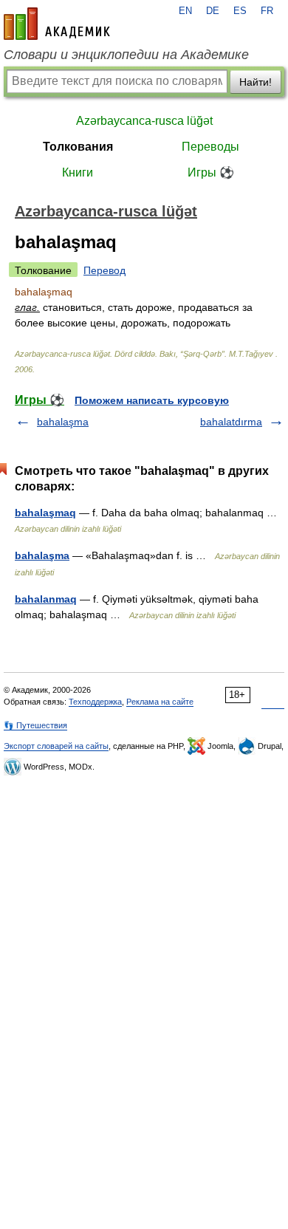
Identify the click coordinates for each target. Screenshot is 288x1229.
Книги (77, 172)
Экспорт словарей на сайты (56, 746)
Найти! (255, 82)
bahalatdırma (231, 422)
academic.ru (57, 23)
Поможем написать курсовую (152, 400)
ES (240, 11)
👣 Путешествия (35, 725)
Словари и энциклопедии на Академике (126, 54)
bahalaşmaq (45, 512)
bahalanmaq (46, 599)
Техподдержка (95, 701)
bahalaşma (63, 422)
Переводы (210, 146)
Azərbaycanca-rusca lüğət (144, 120)
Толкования (78, 146)
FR (267, 11)
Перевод (104, 270)
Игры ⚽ (211, 172)
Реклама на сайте (159, 701)
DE (212, 11)
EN (185, 11)
